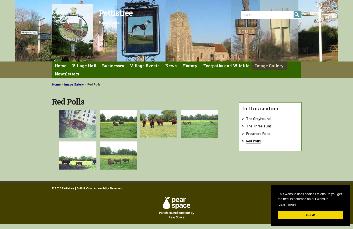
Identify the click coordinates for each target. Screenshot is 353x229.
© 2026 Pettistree (63, 188)
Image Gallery (269, 65)
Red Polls (253, 141)
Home (60, 65)
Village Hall (84, 65)
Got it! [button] (310, 215)
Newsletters (67, 73)
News (171, 65)
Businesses (113, 65)
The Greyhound (258, 118)
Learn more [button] (287, 204)
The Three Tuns (258, 126)
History (190, 65)
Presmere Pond (258, 133)
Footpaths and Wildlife (226, 65)
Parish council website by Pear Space (176, 215)
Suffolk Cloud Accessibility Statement (99, 188)
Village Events (145, 65)
